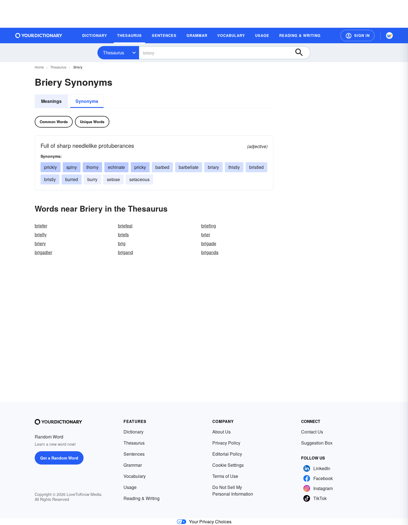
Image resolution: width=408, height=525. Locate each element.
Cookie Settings (228, 465)
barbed (162, 167)
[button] (357, 35)
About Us (221, 431)
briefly (41, 234)
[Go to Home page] (38, 35)
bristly (50, 179)
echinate (116, 167)
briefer (41, 225)
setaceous (139, 179)
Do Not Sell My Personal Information (232, 490)
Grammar (133, 465)
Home (39, 67)
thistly (234, 167)
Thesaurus (113, 52)
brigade (208, 243)
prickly (50, 167)
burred (71, 179)
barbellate (188, 167)
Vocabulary (135, 476)
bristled (256, 167)
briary (213, 167)
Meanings (51, 101)
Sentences (134, 454)
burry (92, 179)
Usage (130, 487)
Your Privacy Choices (210, 521)
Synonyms (86, 101)
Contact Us (312, 431)
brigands (209, 252)
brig (121, 243)
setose (113, 179)
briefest (125, 225)
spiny (71, 167)
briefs (123, 234)
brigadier (43, 252)
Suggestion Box (317, 443)
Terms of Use (225, 476)
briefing (208, 225)
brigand (125, 252)
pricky (140, 167)
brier (205, 234)
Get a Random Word (59, 458)
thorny (92, 167)
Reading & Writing (142, 498)
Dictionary (133, 431)
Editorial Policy (227, 454)
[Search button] (301, 53)
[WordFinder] (389, 35)
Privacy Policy (226, 443)
